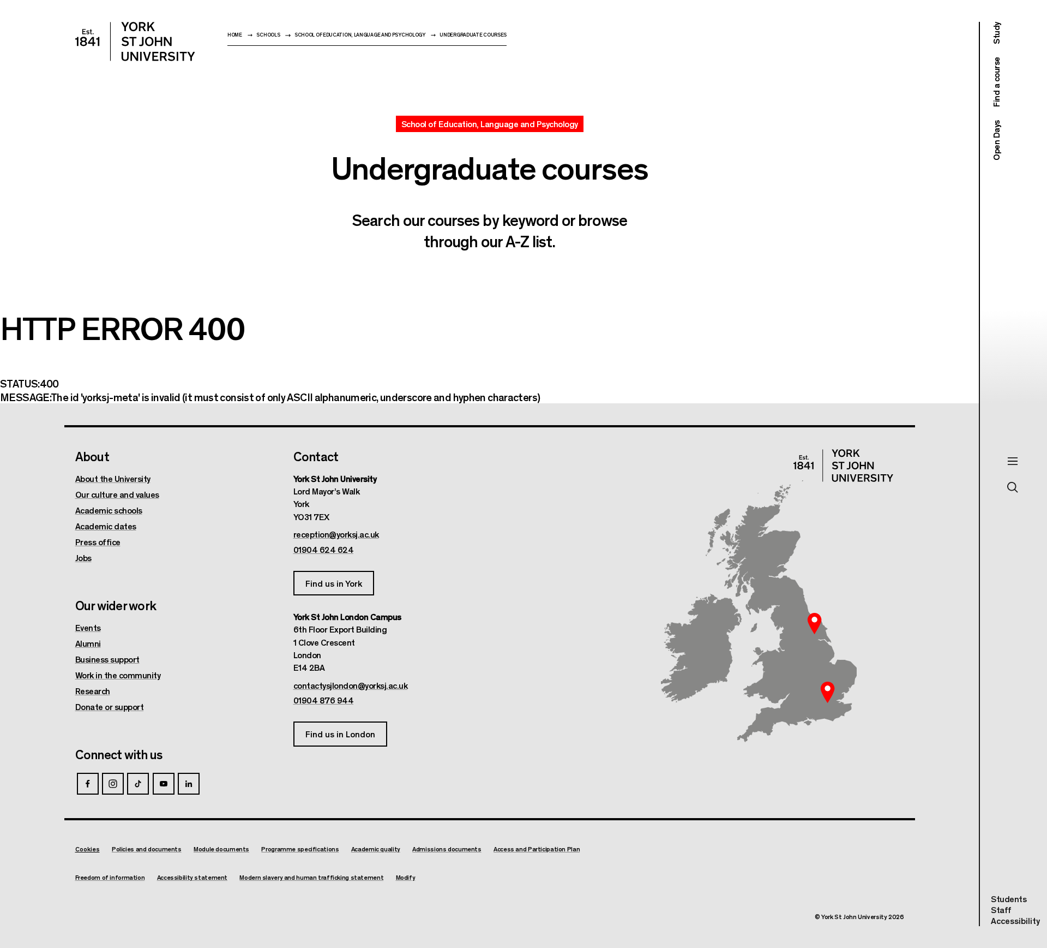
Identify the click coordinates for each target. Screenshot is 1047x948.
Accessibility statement (192, 877)
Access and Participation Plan (537, 849)
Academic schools (108, 510)
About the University (113, 478)
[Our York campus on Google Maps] (815, 624)
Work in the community (118, 675)
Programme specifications (300, 849)
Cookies (87, 848)
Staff (1001, 909)
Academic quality (375, 849)
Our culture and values (117, 494)
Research (92, 690)
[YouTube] (163, 784)
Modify (406, 877)
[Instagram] (113, 784)
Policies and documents (147, 849)
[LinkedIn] (189, 784)
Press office (98, 541)
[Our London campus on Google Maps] (828, 692)
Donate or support (109, 706)
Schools (268, 34)
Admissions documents (447, 849)
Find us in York (333, 583)
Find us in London (340, 734)
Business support (107, 659)
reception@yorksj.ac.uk (336, 534)
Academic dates (105, 526)
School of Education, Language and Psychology (359, 34)
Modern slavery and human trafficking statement (311, 877)
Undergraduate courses (473, 34)
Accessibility (1015, 920)
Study (996, 33)
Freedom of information (110, 877)
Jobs (83, 557)
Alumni (88, 643)
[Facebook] (88, 784)
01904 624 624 (323, 549)
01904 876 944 (323, 700)
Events (88, 627)
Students (1008, 898)
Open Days (996, 140)
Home (234, 34)
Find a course (996, 82)
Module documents (221, 849)
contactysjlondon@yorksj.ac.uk (350, 685)
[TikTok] (138, 784)
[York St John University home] (135, 41)
